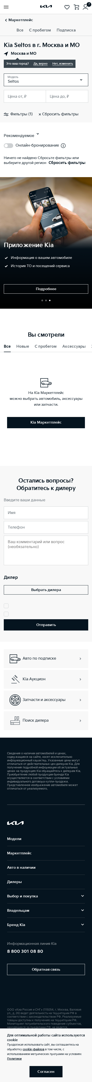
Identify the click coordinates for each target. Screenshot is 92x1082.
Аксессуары (74, 346)
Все (20, 30)
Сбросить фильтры (67, 163)
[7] (85, 7)
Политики (14, 1059)
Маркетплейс (19, 853)
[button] (42, 300)
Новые (22, 346)
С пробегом (40, 30)
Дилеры (14, 882)
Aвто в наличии (21, 867)
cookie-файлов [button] (33, 1049)
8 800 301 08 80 (25, 951)
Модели (14, 839)
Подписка (66, 30)
